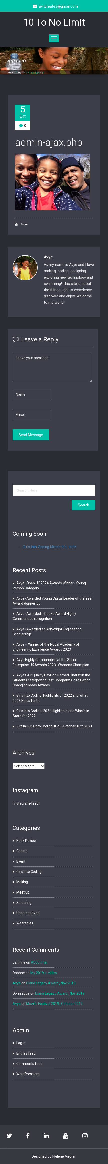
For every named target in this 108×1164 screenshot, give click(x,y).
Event (20, 861)
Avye (24, 224)
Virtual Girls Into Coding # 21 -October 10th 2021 (54, 726)
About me (39, 962)
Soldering (23, 903)
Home (11, 72)
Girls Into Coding (29, 872)
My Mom (22, 72)
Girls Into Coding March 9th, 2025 (49, 546)
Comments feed (29, 1064)
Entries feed (26, 1053)
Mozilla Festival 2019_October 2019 (54, 1004)
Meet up (22, 892)
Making (22, 882)
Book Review (26, 841)
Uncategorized (28, 913)
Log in (21, 1043)
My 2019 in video (43, 973)
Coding (21, 851)
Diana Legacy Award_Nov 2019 (50, 983)
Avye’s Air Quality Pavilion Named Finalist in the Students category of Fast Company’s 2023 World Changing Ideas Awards (52, 680)
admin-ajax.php (48, 142)
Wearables (24, 923)
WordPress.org (28, 1074)
